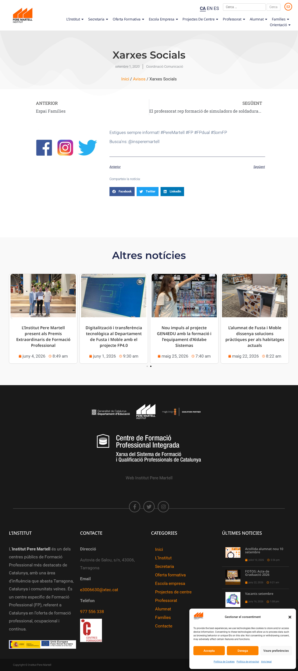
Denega (243, 651)
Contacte (163, 626)
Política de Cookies (224, 661)
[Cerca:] (244, 7)
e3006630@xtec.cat (99, 589)
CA (203, 8)
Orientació (278, 24)
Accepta (209, 651)
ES (216, 8)
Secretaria (96, 19)
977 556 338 (92, 611)
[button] (290, 617)
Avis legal (266, 661)
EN (210, 8)
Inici (125, 79)
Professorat (232, 19)
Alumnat (257, 19)
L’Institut (73, 19)
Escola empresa (161, 19)
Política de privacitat (248, 661)
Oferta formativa (126, 19)
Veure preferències (276, 651)
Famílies (278, 19)
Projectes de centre (198, 19)
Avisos (139, 79)
